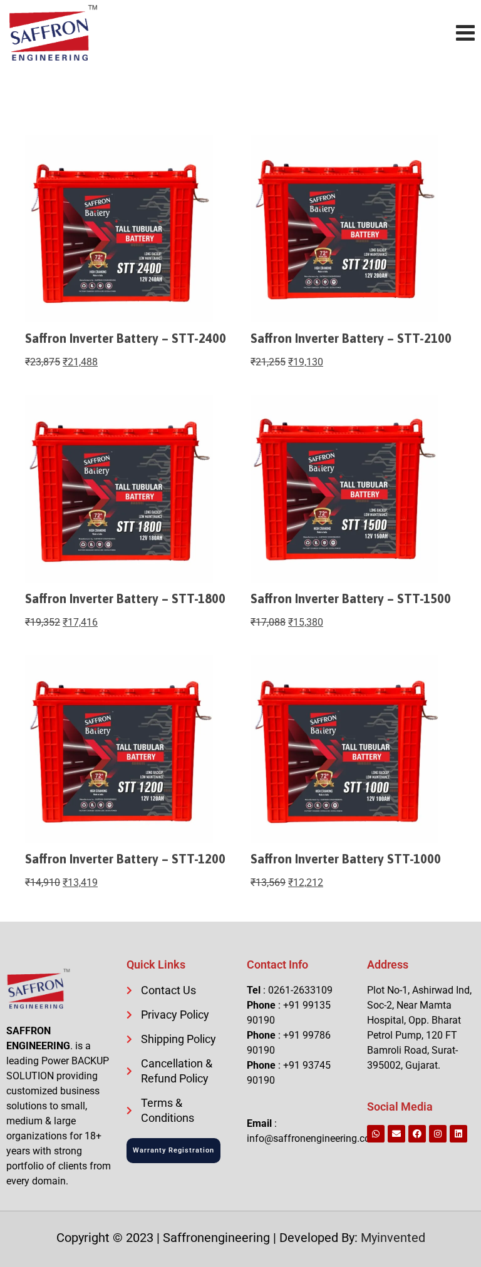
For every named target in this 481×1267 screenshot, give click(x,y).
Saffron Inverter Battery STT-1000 (346, 859)
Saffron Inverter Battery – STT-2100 (351, 338)
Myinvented (393, 1237)
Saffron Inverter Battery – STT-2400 (125, 338)
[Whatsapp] (376, 1133)
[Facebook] (417, 1133)
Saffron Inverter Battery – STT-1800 (125, 598)
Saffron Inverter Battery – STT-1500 (351, 598)
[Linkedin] (458, 1133)
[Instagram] (438, 1133)
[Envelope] (396, 1133)
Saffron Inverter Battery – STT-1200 (125, 859)
